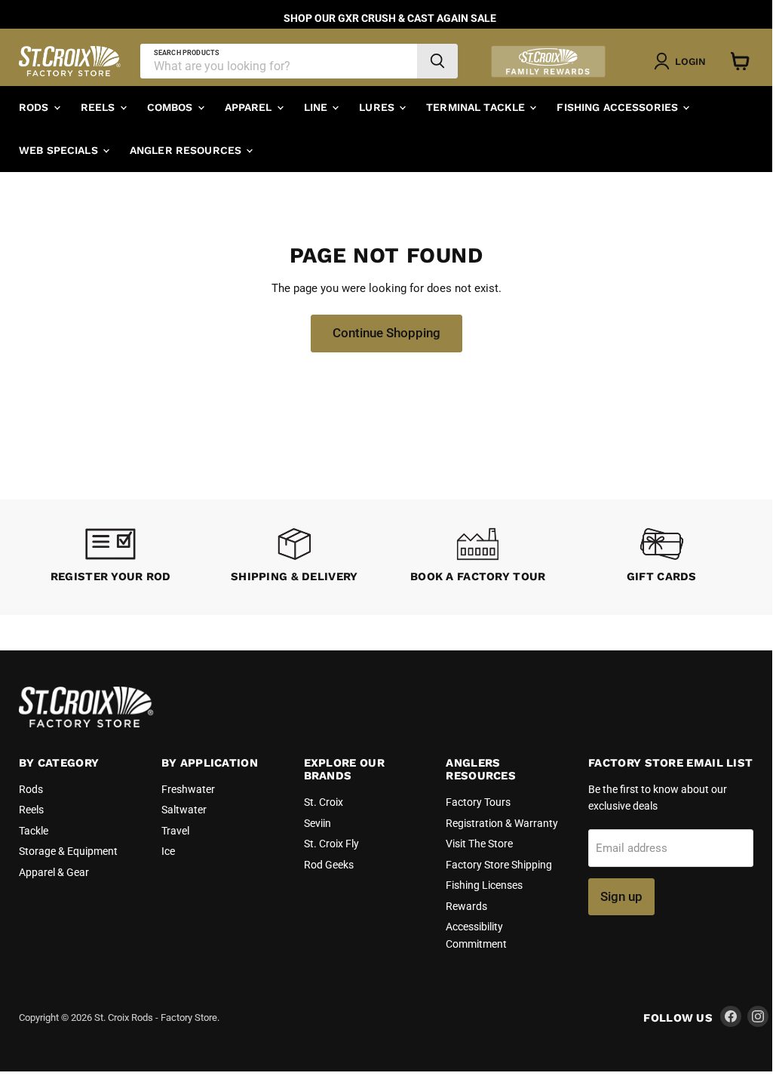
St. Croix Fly (331, 844)
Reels (99, 107)
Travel (175, 831)
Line (317, 107)
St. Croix (323, 802)
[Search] (437, 61)
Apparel (250, 107)
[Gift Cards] (662, 557)
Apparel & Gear (54, 872)
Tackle (33, 831)
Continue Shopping (386, 332)
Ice (168, 851)
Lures (378, 107)
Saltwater (184, 810)
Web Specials (60, 150)
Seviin (317, 823)
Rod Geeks (329, 865)
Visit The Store (479, 844)
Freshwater (188, 789)
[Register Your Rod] (111, 557)
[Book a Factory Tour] (478, 557)
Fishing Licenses (484, 885)
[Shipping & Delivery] (295, 557)
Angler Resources (187, 150)
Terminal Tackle (477, 107)
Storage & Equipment (68, 851)
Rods (35, 107)
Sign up (621, 896)
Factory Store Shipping (499, 865)
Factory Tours (478, 802)
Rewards (466, 906)
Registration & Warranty (502, 823)
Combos (171, 107)
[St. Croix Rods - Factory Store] (87, 723)
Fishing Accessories (619, 107)
